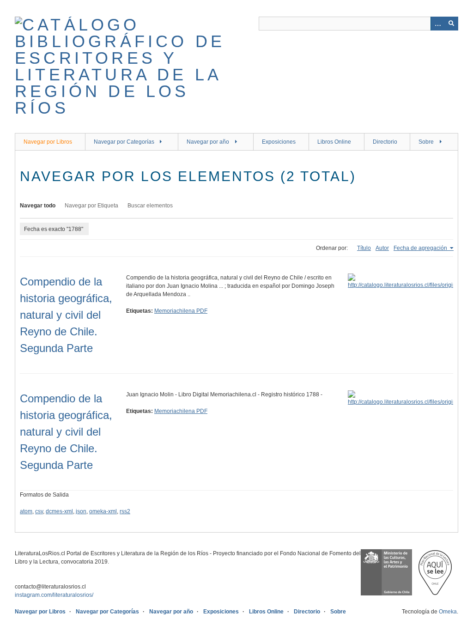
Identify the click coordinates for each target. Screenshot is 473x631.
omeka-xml (103, 511)
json (81, 511)
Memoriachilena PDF (180, 311)
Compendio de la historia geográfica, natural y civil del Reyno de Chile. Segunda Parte (66, 314)
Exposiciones (279, 142)
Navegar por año (208, 142)
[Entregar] (451, 23)
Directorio (385, 142)
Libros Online (334, 142)
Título (364, 248)
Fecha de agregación (421, 248)
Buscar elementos (150, 205)
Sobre (426, 142)
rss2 (125, 511)
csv (39, 511)
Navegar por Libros (48, 142)
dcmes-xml (59, 511)
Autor (382, 248)
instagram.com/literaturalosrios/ (54, 595)
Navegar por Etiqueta (91, 205)
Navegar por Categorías (124, 142)
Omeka (448, 611)
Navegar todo (37, 205)
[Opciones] (437, 23)
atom (26, 511)
